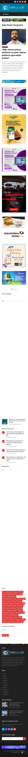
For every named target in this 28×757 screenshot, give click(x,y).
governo (4, 605)
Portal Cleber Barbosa (13, 615)
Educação (19, 601)
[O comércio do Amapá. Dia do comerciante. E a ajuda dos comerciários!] (4, 713)
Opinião (14, 610)
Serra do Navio (10, 619)
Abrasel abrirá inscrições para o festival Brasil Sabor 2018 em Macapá (14, 442)
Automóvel (5, 694)
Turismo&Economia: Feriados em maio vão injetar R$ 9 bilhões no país (15, 433)
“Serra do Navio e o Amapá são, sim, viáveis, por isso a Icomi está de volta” (16, 458)
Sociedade (17, 619)
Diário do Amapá (6, 601)
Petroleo (17, 612)
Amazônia (20, 592)
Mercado (14, 608)
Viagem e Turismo (11, 622)
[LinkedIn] (12, 729)
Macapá (8, 608)
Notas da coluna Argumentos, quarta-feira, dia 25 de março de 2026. (17, 421)
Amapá (15, 592)
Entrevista (4, 47)
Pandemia (20, 610)
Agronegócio (9, 592)
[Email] (25, 2)
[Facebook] (18, 2)
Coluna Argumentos (7, 598)
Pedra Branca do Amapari (8, 612)
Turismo (5, 683)
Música (4, 610)
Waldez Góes (20, 622)
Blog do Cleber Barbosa (13, 594)
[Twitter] (15, 2)
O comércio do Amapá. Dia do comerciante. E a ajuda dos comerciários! (16, 712)
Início (4, 673)
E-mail (4, 629)
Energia (11, 603)
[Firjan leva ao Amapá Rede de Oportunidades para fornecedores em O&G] (4, 705)
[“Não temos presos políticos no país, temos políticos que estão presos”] (14, 37)
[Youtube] (23, 2)
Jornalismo (20, 605)
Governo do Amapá (12, 605)
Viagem (4, 622)
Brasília (4, 596)
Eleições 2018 (6, 603)
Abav (4, 592)
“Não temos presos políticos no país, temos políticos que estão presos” (14, 53)
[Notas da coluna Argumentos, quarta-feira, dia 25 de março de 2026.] (4, 421)
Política (22, 612)
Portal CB (5, 615)
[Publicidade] (14, 19)
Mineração (19, 608)
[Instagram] (20, 2)
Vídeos (5, 687)
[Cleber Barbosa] (14, 9)
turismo (23, 619)
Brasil (20, 594)
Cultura (14, 598)
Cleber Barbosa (6, 751)
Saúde (20, 617)
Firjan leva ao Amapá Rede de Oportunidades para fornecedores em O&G (16, 704)
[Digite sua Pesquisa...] (24, 14)
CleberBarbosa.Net (11, 596)
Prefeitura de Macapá (7, 617)
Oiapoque (9, 610)
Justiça (4, 608)
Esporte (22, 603)
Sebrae (4, 619)
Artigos (5, 676)
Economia (14, 601)
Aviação (4, 594)
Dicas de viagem (21, 598)
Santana (15, 617)
